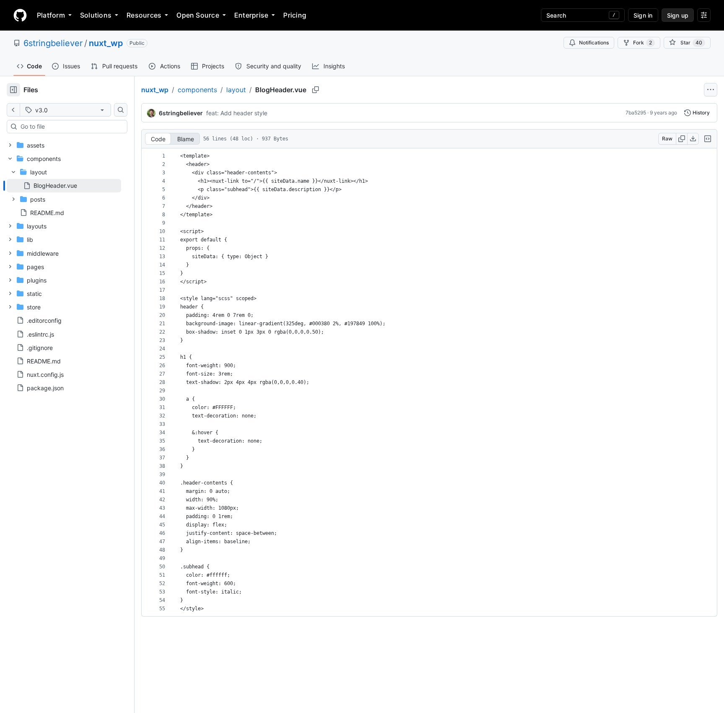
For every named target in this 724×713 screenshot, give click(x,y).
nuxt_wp (106, 43)
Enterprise (251, 15)
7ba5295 (636, 112)
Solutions (95, 15)
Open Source (197, 15)
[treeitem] (64, 185)
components (197, 90)
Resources (144, 15)
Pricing (294, 15)
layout (236, 90)
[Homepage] (20, 15)
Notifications (594, 42)
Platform (51, 15)
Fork (642, 42)
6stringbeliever (53, 43)
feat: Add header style (236, 113)
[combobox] (70, 126)
